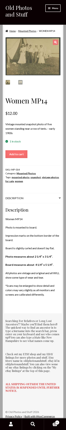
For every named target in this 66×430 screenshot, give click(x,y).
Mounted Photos (27, 30)
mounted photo (20, 177)
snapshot (35, 177)
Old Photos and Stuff (18, 11)
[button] (55, 42)
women (19, 181)
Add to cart (16, 154)
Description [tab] (14, 198)
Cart (51, 421)
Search (33, 424)
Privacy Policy (13, 416)
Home (12, 30)
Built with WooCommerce (39, 416)
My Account (11, 424)
